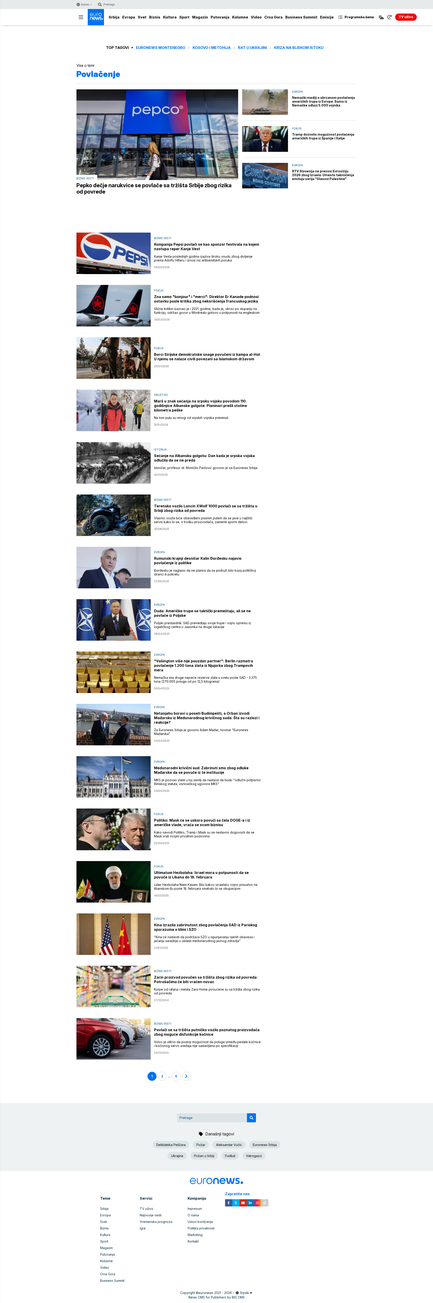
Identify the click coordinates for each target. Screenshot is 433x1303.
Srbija (114, 17)
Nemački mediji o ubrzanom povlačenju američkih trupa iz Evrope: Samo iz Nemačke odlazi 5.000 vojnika (323, 101)
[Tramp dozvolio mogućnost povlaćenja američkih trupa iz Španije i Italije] (265, 139)
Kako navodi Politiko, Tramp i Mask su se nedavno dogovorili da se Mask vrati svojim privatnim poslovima (204, 834)
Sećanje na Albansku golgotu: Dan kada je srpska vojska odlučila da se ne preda (204, 457)
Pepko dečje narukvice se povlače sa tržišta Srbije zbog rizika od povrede (154, 188)
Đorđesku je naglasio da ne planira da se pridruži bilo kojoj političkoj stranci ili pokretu (205, 572)
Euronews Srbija (265, 1145)
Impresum (195, 1209)
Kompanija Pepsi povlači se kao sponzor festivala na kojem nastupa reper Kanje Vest (206, 246)
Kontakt (193, 1241)
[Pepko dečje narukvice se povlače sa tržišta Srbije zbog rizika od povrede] (157, 134)
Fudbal (230, 1156)
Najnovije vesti (150, 1215)
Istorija (160, 449)
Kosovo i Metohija (212, 48)
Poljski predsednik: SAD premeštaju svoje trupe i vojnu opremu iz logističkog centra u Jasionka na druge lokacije (202, 625)
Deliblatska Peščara (171, 1145)
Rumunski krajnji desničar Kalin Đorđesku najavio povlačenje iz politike (198, 560)
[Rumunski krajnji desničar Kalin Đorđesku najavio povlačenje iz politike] (113, 567)
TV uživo (146, 1209)
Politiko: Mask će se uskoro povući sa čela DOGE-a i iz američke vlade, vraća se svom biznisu (202, 822)
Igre (143, 1228)
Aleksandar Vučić (229, 1145)
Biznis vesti (85, 178)
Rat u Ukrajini (252, 48)
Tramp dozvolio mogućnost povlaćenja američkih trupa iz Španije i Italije (323, 136)
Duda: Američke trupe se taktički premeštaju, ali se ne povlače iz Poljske (202, 613)
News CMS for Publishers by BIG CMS (217, 1297)
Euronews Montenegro (160, 48)
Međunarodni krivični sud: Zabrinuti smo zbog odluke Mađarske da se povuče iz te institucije (201, 770)
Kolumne (240, 17)
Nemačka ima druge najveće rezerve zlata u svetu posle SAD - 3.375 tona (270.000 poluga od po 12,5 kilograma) (205, 679)
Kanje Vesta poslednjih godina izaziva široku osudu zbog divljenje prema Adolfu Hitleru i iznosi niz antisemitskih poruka (203, 258)
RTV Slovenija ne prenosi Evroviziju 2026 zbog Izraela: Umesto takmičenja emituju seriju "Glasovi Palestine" (323, 175)
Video (256, 17)
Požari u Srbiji (204, 1156)
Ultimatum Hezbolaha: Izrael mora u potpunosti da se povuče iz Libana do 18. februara (201, 874)
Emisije (327, 17)
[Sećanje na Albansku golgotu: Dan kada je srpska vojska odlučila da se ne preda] (113, 463)
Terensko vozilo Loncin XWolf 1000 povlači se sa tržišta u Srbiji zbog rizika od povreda (205, 508)
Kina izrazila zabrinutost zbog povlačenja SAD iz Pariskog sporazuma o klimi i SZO (205, 927)
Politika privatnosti (201, 1228)
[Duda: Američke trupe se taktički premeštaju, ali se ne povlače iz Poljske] (113, 620)
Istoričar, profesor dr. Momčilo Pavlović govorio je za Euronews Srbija (205, 468)
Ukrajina (177, 1156)
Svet (142, 17)
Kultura (170, 17)
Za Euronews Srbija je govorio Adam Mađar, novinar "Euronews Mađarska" (201, 732)
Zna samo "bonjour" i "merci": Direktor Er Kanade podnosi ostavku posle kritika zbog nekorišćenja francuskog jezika (206, 298)
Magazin (200, 17)
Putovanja (220, 17)
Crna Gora (273, 17)
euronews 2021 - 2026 (215, 1293)
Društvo (161, 395)
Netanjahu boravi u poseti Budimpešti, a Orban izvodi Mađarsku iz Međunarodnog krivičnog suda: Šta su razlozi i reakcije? (206, 718)
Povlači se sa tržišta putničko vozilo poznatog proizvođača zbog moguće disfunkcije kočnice (207, 1032)
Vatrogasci (254, 1156)
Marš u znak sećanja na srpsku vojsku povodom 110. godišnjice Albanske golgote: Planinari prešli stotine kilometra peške (200, 405)
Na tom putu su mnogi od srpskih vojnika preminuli (191, 418)
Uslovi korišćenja (200, 1222)
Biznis (154, 17)
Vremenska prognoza (156, 1222)
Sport (184, 17)
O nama (193, 1215)
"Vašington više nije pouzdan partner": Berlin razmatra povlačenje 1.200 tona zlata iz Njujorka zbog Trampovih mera (203, 665)
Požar (200, 1145)
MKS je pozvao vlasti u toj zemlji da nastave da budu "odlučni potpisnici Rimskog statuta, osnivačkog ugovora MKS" (207, 782)
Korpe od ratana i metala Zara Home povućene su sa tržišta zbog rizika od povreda (207, 991)
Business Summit (301, 17)
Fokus (297, 128)
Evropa (128, 17)
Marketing (195, 1235)
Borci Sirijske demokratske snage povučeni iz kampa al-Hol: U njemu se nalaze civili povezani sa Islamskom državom (207, 356)
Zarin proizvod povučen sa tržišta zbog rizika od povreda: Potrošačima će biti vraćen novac (206, 979)
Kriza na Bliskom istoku (298, 48)
